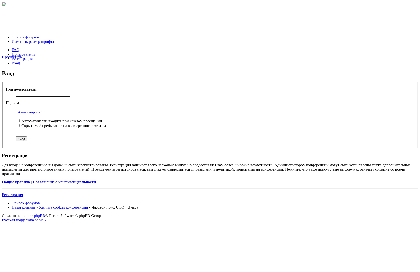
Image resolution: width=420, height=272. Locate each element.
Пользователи (23, 54)
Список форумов (26, 37)
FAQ (15, 50)
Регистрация (22, 58)
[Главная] (34, 25)
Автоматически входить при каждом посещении (61, 121)
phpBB (39, 216)
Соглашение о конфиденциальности (64, 182)
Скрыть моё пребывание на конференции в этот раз (63, 126)
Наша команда (23, 207)
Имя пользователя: (21, 89)
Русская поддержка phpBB (24, 220)
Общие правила (16, 182)
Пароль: (12, 103)
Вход (16, 63)
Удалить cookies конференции (63, 207)
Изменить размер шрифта (33, 41)
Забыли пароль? (29, 112)
